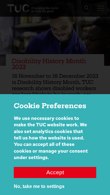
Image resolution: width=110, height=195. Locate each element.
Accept (55, 172)
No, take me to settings (39, 186)
